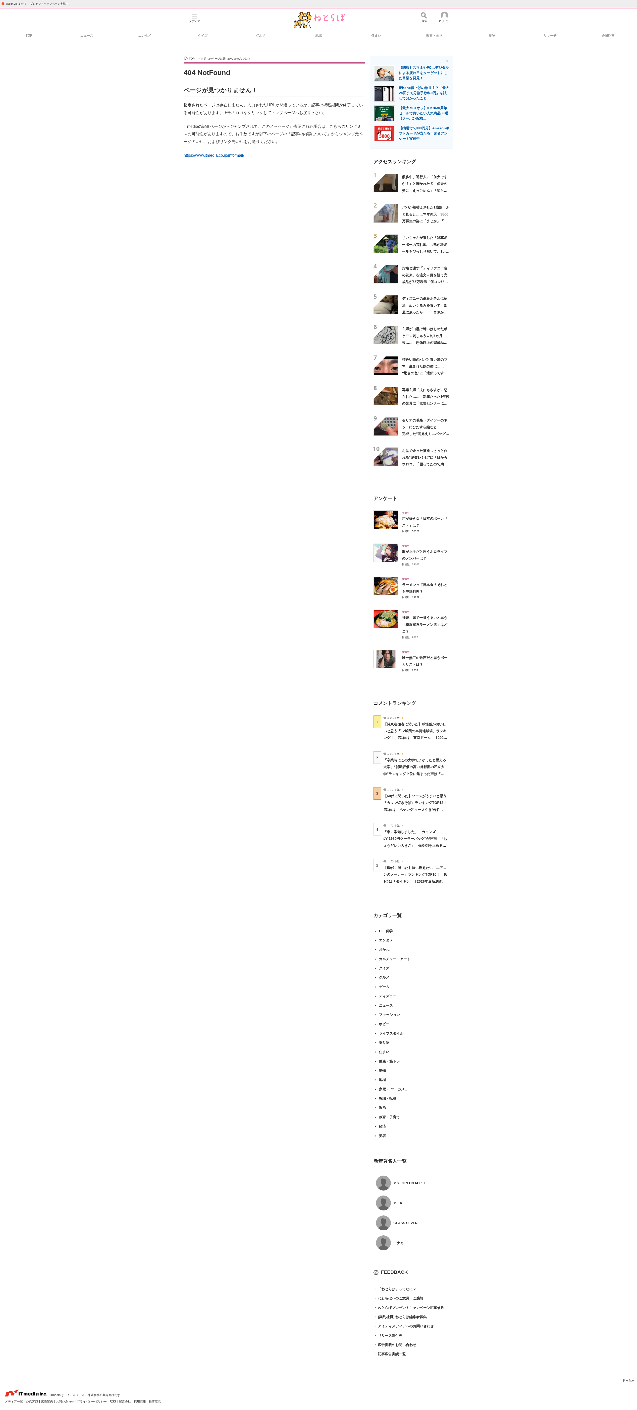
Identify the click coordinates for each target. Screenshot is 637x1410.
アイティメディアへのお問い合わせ (403, 1326)
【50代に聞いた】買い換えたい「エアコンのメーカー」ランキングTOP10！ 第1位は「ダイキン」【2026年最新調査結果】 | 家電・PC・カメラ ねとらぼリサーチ (415, 881)
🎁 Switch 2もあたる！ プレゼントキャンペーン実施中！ (36, 3)
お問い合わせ (65, 1401)
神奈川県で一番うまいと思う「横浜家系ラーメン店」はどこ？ (424, 624)
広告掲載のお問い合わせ (394, 1345)
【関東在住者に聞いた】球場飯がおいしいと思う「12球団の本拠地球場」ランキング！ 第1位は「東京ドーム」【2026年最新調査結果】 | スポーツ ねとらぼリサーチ (415, 737)
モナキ (398, 1243)
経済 (382, 1126)
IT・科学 (386, 931)
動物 (492, 35)
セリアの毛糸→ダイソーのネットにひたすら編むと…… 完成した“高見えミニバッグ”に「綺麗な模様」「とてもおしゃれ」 (424, 433)
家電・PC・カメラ (393, 1089)
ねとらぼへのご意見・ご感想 (398, 1298)
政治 (382, 1108)
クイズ (203, 35)
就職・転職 (387, 1098)
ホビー (384, 1024)
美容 (382, 1136)
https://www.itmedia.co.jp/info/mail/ (214, 155)
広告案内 (47, 1401)
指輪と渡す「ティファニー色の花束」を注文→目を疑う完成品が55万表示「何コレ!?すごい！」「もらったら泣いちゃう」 (425, 281)
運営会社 (125, 1401)
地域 (318, 35)
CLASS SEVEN (405, 1223)
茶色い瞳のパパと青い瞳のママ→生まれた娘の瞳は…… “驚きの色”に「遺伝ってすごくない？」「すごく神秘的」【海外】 (424, 373)
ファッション (389, 1015)
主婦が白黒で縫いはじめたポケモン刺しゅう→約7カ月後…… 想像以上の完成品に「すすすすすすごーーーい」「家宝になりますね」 (424, 342)
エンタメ (144, 35)
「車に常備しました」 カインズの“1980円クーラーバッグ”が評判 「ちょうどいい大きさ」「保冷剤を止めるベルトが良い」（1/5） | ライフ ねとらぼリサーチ (415, 845)
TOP (29, 35)
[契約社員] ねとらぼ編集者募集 (400, 1317)
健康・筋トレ (389, 1061)
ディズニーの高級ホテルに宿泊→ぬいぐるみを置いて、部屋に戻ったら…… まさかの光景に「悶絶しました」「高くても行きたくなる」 (424, 312)
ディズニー (387, 996)
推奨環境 (155, 1401)
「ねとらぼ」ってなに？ (394, 1289)
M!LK (397, 1203)
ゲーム (384, 987)
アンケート (385, 498)
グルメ (260, 35)
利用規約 (629, 1380)
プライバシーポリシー (92, 1401)
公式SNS (32, 1401)
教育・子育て (389, 1117)
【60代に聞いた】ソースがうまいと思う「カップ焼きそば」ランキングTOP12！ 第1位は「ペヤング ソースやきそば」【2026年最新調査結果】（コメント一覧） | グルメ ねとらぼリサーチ (416, 809)
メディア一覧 (14, 1401)
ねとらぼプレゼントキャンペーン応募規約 (408, 1308)
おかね (384, 949)
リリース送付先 (387, 1336)
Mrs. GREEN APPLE (409, 1183)
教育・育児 (434, 35)
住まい (376, 35)
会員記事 (608, 35)
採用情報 (140, 1401)
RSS (113, 1401)
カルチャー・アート (394, 959)
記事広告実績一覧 (389, 1354)
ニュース (86, 35)
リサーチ (550, 35)
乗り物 (384, 1043)
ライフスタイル (391, 1033)
